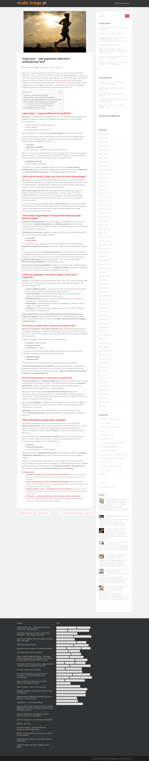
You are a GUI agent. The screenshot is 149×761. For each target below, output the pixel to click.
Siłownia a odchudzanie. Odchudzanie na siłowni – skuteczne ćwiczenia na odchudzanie (33, 715)
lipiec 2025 (104, 181)
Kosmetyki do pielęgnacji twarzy (109, 45)
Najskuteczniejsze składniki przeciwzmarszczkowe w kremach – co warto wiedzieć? (34, 697)
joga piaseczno (76, 654)
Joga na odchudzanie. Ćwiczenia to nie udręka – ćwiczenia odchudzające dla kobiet (32, 682)
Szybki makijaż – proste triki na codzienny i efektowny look (113, 89)
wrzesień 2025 (106, 174)
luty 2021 (104, 280)
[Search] (127, 16)
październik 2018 (106, 351)
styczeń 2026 (105, 158)
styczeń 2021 (105, 284)
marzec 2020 (105, 323)
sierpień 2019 (105, 327)
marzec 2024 (105, 241)
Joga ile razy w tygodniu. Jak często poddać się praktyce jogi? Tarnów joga (113, 63)
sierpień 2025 (105, 178)
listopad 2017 (105, 394)
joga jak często (61, 648)
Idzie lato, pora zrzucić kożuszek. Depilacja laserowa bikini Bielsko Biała (113, 57)
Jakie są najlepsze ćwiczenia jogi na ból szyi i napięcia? (40, 102)
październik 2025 (106, 170)
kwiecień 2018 (106, 375)
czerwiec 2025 (106, 185)
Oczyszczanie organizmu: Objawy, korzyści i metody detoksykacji (113, 100)
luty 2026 (104, 154)
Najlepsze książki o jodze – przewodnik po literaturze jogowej (48, 489)
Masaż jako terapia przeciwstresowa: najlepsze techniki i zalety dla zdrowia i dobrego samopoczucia (35, 665)
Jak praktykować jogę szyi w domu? (34, 108)
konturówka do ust (81, 660)
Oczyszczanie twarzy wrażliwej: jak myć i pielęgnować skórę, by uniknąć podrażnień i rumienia (117, 501)
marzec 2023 (105, 264)
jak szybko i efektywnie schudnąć (66, 642)
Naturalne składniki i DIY (109, 451)
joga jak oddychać (62, 651)
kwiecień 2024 (106, 237)
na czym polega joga (63, 666)
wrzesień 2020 (106, 300)
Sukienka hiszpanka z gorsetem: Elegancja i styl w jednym (33, 746)
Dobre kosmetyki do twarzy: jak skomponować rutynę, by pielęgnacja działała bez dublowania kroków (113, 589)
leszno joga (60, 663)
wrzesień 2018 (106, 355)
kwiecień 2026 (106, 146)
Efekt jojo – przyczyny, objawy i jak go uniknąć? (111, 94)
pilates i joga (60, 668)
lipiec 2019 (104, 331)
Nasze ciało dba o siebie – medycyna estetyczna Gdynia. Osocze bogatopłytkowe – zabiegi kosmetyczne (114, 50)
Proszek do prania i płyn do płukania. (111, 33)
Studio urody (105, 462)
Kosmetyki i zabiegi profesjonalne (112, 443)
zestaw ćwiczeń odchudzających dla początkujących (72, 689)
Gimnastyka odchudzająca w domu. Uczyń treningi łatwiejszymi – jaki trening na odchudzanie (33, 634)
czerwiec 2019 (106, 335)
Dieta (103, 431)
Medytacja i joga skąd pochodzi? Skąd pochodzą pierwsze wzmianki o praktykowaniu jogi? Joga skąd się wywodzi (113, 39)
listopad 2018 (105, 347)
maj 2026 (104, 142)
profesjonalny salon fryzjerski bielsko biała (69, 671)
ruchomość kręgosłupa (75, 298)
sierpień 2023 (105, 252)
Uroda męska (105, 470)
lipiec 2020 (104, 308)
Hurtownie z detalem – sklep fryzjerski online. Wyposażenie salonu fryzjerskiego (31, 728)
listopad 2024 (105, 209)
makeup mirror (69, 663)
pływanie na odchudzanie (64, 674)
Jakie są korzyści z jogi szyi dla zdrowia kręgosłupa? (39, 97)
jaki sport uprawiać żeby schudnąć (67, 633)
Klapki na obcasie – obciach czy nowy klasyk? (31, 687)
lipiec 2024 (104, 225)
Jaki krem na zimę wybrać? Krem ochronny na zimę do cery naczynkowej (34, 734)
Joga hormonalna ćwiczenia (65, 645)
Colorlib (112, 759)
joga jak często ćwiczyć (73, 648)
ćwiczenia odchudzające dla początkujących (69, 704)
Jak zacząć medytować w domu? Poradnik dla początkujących (48, 482)
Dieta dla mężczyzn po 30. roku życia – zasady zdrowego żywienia (111, 83)
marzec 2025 (105, 197)
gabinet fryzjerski (62, 630)
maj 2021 (104, 272)
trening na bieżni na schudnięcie (75, 680)
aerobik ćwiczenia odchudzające (66, 627)
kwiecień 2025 (106, 193)
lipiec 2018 (104, 363)
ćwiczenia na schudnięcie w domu (66, 698)
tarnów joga (60, 680)
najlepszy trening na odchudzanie (80, 666)
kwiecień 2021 (106, 276)
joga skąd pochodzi (62, 657)
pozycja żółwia (31, 240)
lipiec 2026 (104, 138)
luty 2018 (104, 382)
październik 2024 (106, 213)
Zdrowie (104, 474)
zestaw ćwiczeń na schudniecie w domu (68, 686)
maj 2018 (104, 371)
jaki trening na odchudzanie (65, 636)
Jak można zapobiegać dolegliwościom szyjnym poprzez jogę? (42, 99)
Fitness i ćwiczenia (56, 67)
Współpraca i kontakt (122, 3)
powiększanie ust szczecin (73, 668)
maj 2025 (104, 189)
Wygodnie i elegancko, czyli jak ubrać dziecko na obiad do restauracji (34, 692)
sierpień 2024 (105, 221)
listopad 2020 (105, 292)
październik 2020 (106, 296)
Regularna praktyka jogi (62, 80)
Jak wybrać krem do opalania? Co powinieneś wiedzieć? (35, 648)
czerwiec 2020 (106, 311)
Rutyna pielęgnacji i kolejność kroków (113, 454)
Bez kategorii (105, 423)
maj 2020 (104, 315)
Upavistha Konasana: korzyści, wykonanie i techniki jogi (116, 530)
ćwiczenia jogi (53, 274)
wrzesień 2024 (106, 217)
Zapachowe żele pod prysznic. (26, 644)
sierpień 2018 (105, 359)
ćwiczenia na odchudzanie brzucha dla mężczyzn (71, 692)
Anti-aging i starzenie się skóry (111, 419)
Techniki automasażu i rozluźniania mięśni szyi (40, 105)
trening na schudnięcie (63, 683)
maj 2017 (104, 398)
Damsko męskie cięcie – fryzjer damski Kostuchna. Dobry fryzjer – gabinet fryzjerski (33, 628)
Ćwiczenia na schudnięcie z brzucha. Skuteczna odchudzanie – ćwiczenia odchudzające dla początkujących (32, 675)
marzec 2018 (105, 378)
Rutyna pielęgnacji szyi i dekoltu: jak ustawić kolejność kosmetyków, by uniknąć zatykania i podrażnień (114, 572)
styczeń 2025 (105, 201)
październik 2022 (106, 268)
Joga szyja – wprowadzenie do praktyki (36, 95)
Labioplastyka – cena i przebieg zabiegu (30, 702)
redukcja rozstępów (62, 677)
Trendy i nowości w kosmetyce (111, 466)
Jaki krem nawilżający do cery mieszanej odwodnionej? (35, 720)
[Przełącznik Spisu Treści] (59, 92)
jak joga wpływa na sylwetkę (83, 636)
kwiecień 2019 (106, 343)
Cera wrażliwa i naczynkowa (110, 427)
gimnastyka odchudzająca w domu (78, 630)
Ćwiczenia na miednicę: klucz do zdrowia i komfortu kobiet (47, 474)
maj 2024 (104, 233)
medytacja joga (80, 663)
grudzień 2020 (106, 288)
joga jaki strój (86, 648)
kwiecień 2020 (106, 319)
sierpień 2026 (105, 134)
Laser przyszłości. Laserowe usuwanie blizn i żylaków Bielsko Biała (34, 740)
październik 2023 (106, 245)
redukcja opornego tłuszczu (81, 674)
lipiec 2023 (104, 256)
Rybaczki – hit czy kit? (24, 724)
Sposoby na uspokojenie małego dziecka (117, 517)
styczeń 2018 (105, 386)
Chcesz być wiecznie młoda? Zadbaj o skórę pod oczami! (113, 28)
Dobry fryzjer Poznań (83, 627)
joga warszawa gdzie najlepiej (65, 660)
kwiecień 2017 (106, 402)
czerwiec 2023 (106, 260)
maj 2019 (104, 339)
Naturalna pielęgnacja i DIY (110, 447)
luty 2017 (104, 406)
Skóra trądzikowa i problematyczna (112, 458)
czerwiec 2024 (106, 229)
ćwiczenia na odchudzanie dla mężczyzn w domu (71, 695)
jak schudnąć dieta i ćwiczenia (65, 639)
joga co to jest (82, 642)
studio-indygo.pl (43, 67)
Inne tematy (105, 439)
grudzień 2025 (106, 162)
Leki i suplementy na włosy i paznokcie (29, 652)
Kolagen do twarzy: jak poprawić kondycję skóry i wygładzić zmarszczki (116, 557)
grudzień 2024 (106, 205)
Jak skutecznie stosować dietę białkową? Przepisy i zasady (112, 106)
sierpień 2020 (105, 304)
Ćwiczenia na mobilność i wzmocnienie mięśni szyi (41, 103)
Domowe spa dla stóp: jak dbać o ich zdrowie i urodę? (117, 543)
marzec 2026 (105, 150)
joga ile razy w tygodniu (81, 645)
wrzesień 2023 (106, 248)
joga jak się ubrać (74, 651)
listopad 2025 (105, 166)
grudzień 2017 (106, 390)
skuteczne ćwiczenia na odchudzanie (80, 677)
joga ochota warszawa (63, 654)
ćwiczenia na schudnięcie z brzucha (67, 701)
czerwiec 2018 (106, 367)
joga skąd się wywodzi (76, 657)
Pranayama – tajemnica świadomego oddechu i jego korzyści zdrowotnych (53, 496)
